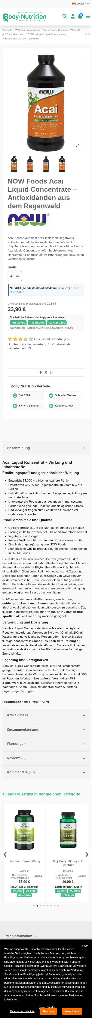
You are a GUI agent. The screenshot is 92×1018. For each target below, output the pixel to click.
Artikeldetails (17, 715)
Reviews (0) (16, 758)
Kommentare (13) (21, 772)
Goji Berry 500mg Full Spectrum (68, 863)
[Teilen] (41, 372)
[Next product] (89, 34)
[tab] (46, 448)
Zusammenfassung (22, 729)
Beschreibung (18, 448)
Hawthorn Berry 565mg (24, 861)
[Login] (73, 16)
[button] (34, 906)
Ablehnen (48, 1011)
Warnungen (16, 743)
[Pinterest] (51, 372)
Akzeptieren (72, 1011)
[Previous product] (86, 34)
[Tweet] (45, 372)
